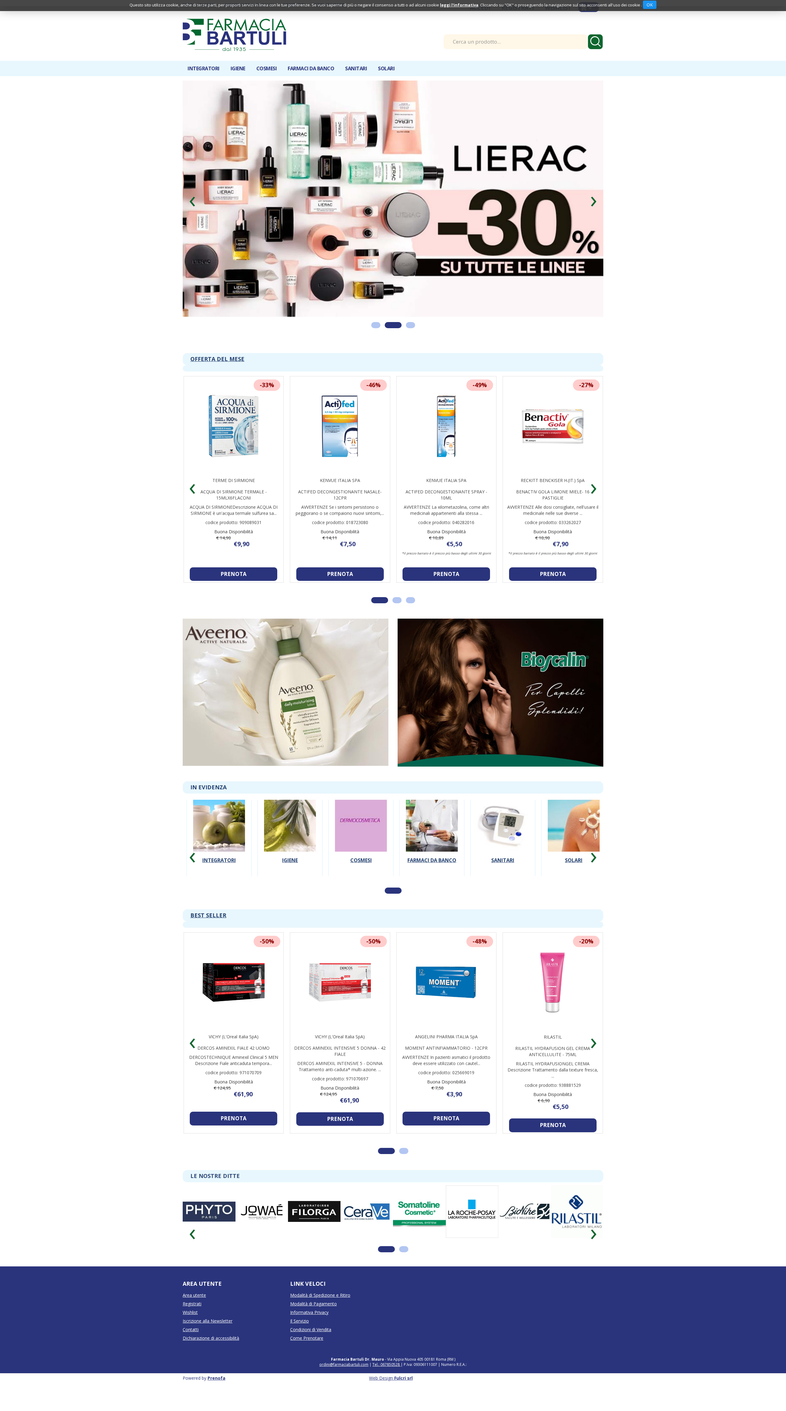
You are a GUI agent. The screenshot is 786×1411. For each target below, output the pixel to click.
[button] (192, 207)
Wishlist (190, 1331)
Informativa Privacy (309, 1331)
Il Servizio (299, 1340)
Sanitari (502, 879)
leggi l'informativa (459, 5)
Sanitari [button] (356, 68)
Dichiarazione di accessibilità (211, 1357)
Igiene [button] (238, 68)
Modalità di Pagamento (313, 1322)
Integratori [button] (204, 68)
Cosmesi (361, 879)
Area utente (194, 1314)
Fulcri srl (403, 1397)
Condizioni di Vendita (310, 1348)
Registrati (192, 1322)
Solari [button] (386, 68)
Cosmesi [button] (266, 68)
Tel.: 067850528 (386, 1383)
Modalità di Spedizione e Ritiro (320, 1314)
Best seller (208, 934)
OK (650, 5)
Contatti (191, 1348)
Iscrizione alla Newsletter (207, 1340)
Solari (573, 879)
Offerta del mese (217, 377)
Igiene (290, 879)
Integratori (219, 879)
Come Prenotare (306, 1357)
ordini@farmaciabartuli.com (343, 1383)
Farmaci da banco (431, 879)
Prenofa (216, 1397)
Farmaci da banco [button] (311, 68)
